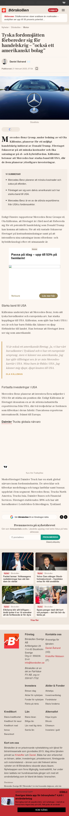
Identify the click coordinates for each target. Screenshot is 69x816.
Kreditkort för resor (13, 721)
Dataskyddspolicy (53, 542)
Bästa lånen (30, 716)
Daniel (32, 754)
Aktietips (49, 690)
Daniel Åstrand (18, 61)
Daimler (7, 422)
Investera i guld (52, 729)
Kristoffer (19, 754)
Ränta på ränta (32, 703)
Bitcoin (48, 721)
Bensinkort (9, 734)
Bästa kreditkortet (12, 716)
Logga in (53, 10)
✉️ (28, 61)
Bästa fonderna (52, 703)
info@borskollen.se (34, 662)
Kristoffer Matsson (54, 656)
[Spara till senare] (36, 68)
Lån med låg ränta (33, 725)
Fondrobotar (50, 699)
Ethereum (49, 725)
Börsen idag (30, 690)
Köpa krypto (51, 716)
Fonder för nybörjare (34, 699)
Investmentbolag (53, 695)
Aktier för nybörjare (34, 695)
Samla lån (29, 729)
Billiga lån (29, 721)
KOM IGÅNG (41, 809)
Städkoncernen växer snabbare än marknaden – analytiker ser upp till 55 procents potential (31, 18)
